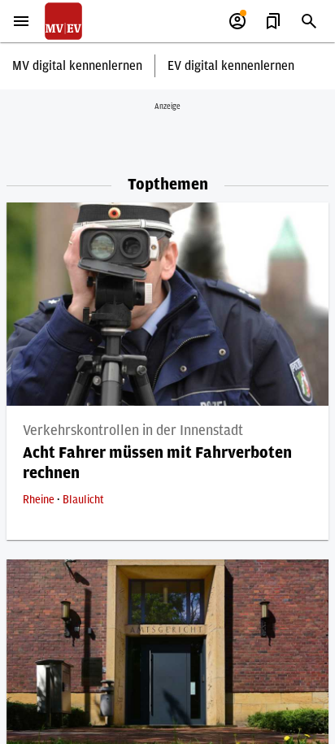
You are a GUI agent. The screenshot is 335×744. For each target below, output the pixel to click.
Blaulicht (83, 500)
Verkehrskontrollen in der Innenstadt (133, 431)
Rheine (40, 500)
